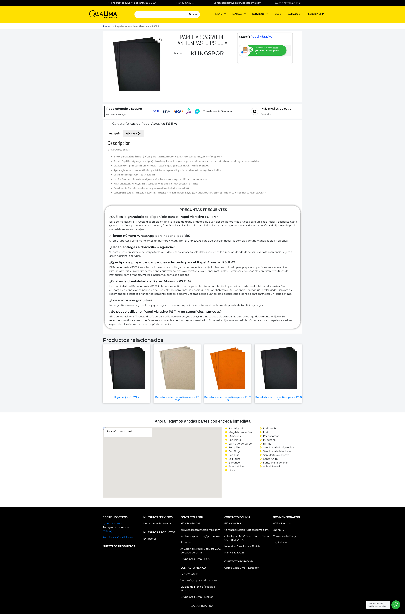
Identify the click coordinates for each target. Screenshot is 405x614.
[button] (161, 39)
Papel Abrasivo (261, 36)
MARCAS (237, 13)
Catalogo (108, 531)
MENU (218, 13)
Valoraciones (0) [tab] (133, 133)
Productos (108, 26)
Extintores (149, 538)
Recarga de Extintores (157, 523)
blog (278, 13)
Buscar (193, 14)
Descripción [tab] (114, 133)
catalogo (294, 13)
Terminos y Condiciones (118, 537)
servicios (258, 13)
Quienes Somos (113, 523)
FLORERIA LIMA (315, 13)
